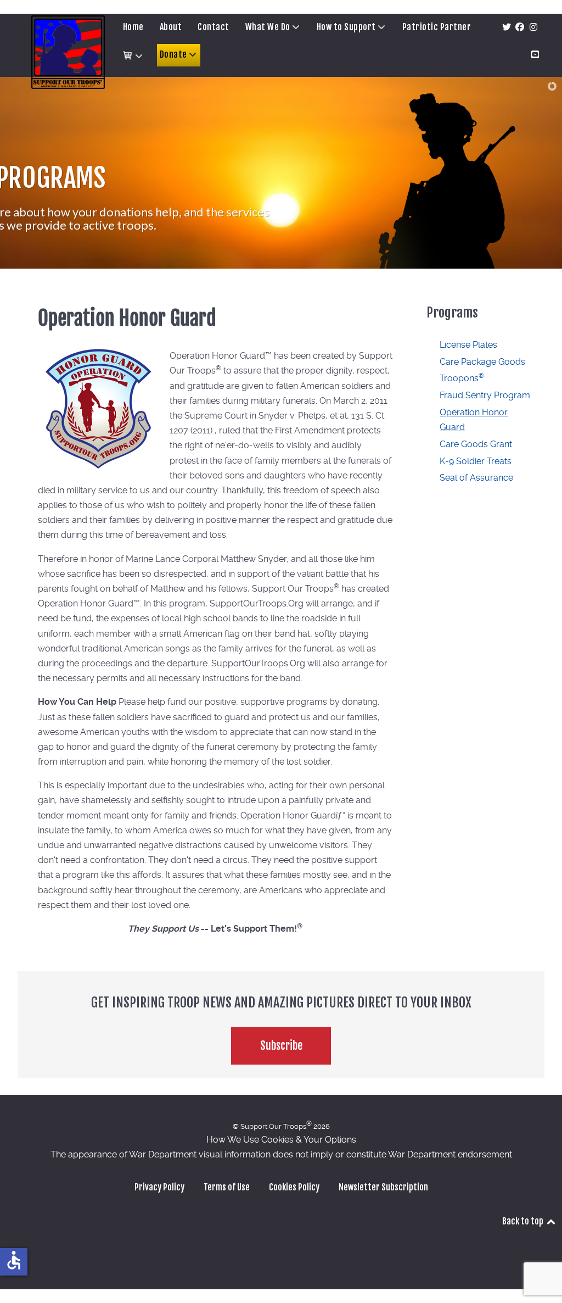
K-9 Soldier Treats (476, 461)
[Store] (133, 56)
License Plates (468, 344)
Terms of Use (227, 1187)
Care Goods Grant (476, 444)
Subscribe (281, 1046)
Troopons (462, 378)
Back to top (523, 1221)
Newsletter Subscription (383, 1187)
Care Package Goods (482, 362)
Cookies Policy (294, 1187)
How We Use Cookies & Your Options (281, 1139)
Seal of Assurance (476, 477)
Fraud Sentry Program (485, 395)
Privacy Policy (159, 1187)
